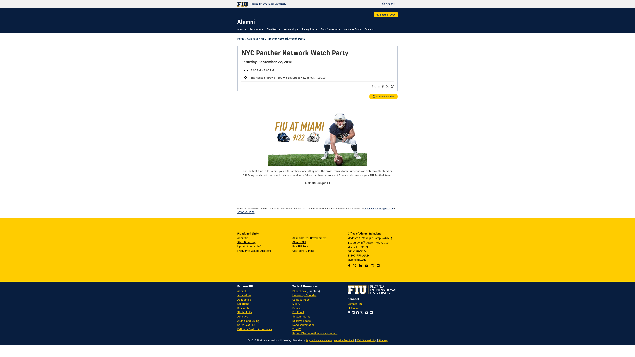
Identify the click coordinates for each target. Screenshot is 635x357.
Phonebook (299, 291)
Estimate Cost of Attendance (254, 329)
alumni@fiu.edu (357, 259)
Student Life (244, 312)
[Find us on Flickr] (378, 265)
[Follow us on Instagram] (372, 265)
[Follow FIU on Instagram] (350, 312)
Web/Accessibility (367, 340)
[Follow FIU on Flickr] (372, 312)
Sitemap (383, 340)
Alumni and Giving (248, 320)
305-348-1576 (245, 212)
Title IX (296, 329)
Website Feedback (344, 340)
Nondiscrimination (303, 325)
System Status (301, 316)
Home (240, 38)
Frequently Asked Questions (254, 250)
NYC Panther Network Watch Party (283, 38)
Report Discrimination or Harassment (314, 333)
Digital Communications (319, 340)
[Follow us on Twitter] (355, 265)
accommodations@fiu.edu (378, 208)
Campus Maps (301, 299)
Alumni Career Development (309, 238)
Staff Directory (246, 242)
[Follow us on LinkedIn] (360, 265)
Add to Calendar (385, 96)
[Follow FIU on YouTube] (367, 312)
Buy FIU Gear (300, 246)
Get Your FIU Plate (303, 250)
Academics (244, 299)
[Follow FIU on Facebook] (358, 312)
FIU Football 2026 (386, 14)
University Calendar (304, 295)
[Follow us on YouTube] (367, 265)
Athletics (242, 316)
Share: (376, 86)
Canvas (296, 308)
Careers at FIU (246, 325)
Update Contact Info (249, 246)
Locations (243, 303)
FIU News (353, 308)
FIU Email (298, 312)
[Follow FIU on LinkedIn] (354, 312)
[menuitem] (242, 29)
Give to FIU (299, 242)
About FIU (243, 291)
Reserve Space (301, 320)
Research (243, 308)
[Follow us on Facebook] (350, 265)
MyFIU (296, 303)
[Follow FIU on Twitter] (362, 312)
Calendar (252, 38)
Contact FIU (355, 303)
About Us (242, 238)
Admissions (244, 295)
